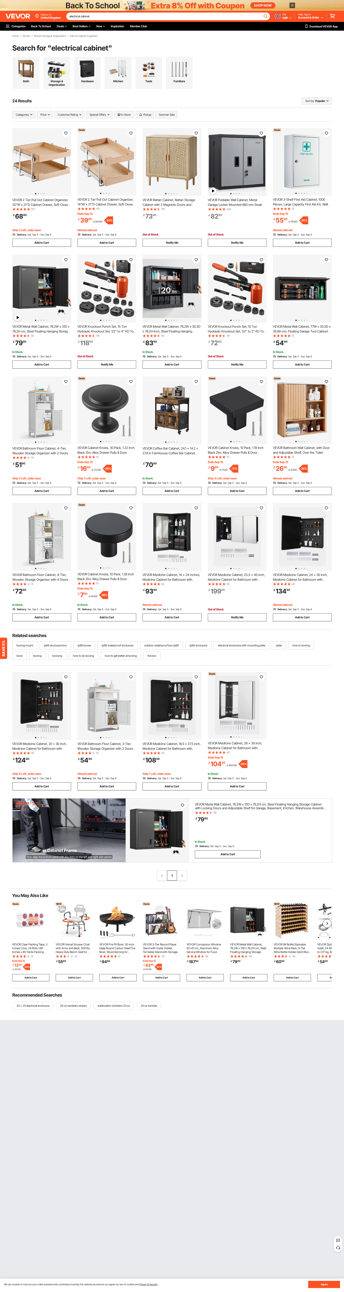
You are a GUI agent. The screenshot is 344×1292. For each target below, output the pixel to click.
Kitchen (26, 36)
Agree (324, 1284)
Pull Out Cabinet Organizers (84, 36)
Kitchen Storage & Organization (50, 36)
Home (15, 36)
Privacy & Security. (148, 1284)
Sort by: (310, 101)
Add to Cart (41, 242)
